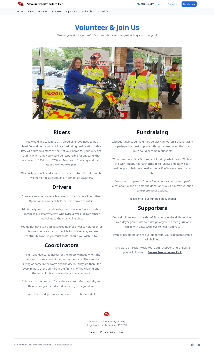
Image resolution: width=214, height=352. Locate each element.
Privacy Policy (107, 332)
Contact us (173, 4)
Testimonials (87, 11)
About (30, 11)
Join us (161, 4)
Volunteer (56, 11)
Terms (122, 332)
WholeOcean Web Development (36, 344)
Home (20, 11)
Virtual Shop (104, 11)
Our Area (42, 11)
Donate (189, 4)
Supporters (71, 11)
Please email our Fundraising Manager (152, 198)
